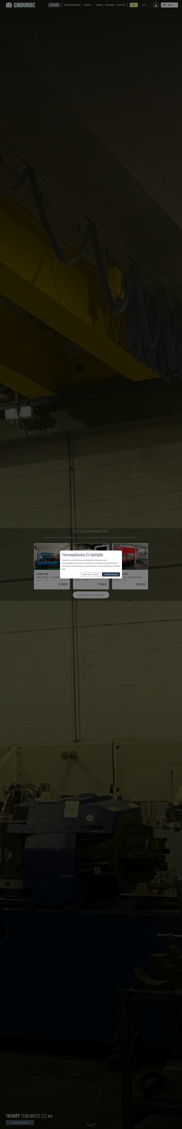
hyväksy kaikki (111, 574)
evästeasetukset (90, 574)
